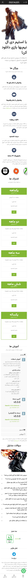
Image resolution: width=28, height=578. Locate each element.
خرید (14, 212)
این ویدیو (16, 441)
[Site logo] (14, 2)
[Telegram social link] (14, 554)
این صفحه (8, 108)
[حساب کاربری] (2, 2)
